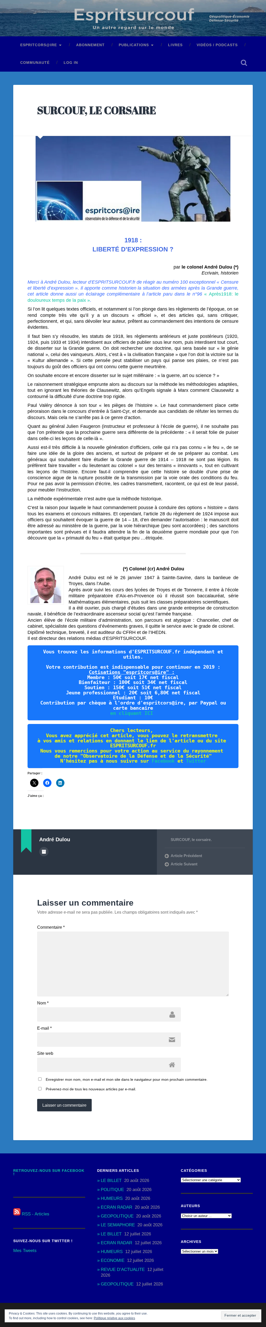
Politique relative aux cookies (114, 1318)
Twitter (196, 761)
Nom (43, 1003)
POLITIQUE (112, 1189)
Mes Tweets (25, 1250)
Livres (175, 45)
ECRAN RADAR (116, 1207)
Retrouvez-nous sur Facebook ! (48, 1172)
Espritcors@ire (38, 45)
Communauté (35, 63)
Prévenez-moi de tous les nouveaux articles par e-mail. (91, 1089)
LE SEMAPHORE (118, 1224)
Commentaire (51, 927)
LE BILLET (111, 1180)
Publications (134, 45)
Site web (45, 1053)
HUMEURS (112, 1198)
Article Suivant (184, 864)
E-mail (44, 1028)
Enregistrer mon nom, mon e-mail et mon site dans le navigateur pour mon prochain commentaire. (127, 1079)
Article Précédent (186, 855)
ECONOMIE (112, 1260)
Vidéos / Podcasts (217, 45)
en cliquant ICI (131, 713)
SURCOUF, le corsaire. (191, 839)
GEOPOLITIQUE (117, 1216)
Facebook (163, 761)
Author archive (44, 851)
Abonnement (90, 45)
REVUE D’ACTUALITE (123, 1269)
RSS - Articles (35, 1214)
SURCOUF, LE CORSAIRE (96, 110)
